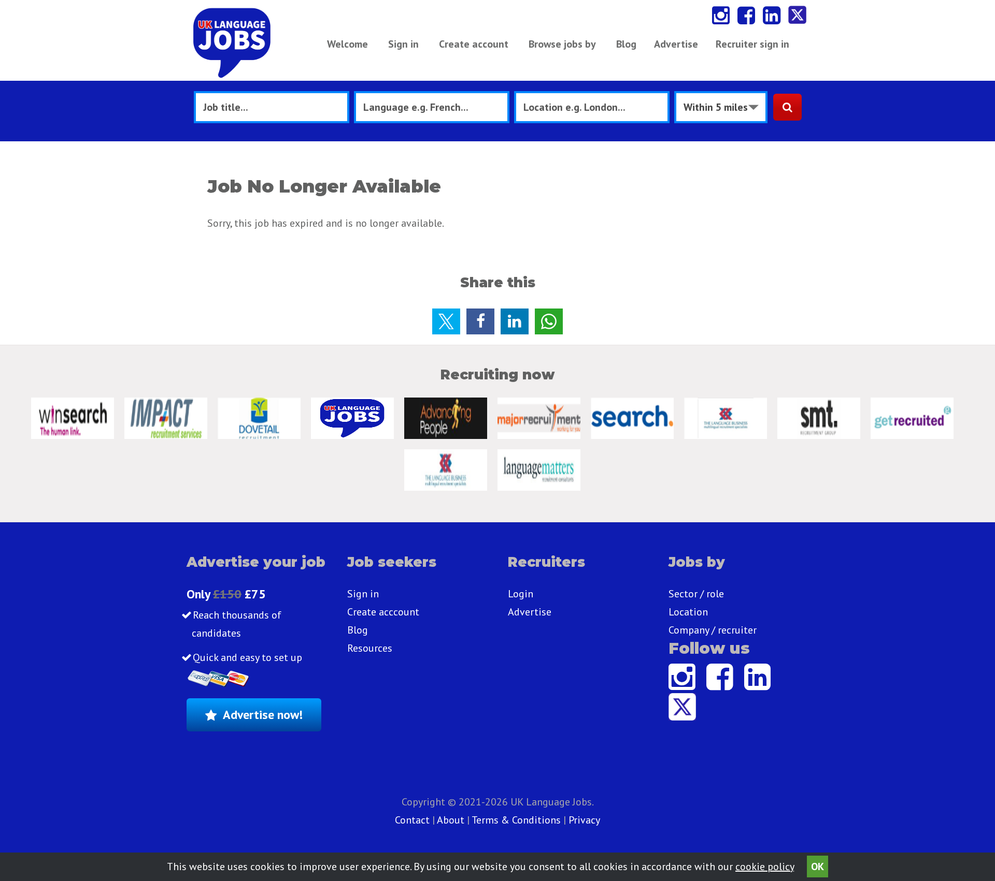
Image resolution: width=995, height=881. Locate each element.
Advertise (676, 44)
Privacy (584, 820)
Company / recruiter (713, 630)
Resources (369, 648)
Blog (626, 44)
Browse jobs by (562, 44)
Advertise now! (263, 715)
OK (817, 866)
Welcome (347, 44)
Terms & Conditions (516, 820)
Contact (413, 820)
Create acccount (383, 612)
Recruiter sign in (752, 44)
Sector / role (696, 593)
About (450, 820)
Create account (473, 44)
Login (520, 593)
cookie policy (764, 866)
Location (688, 612)
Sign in (403, 44)
